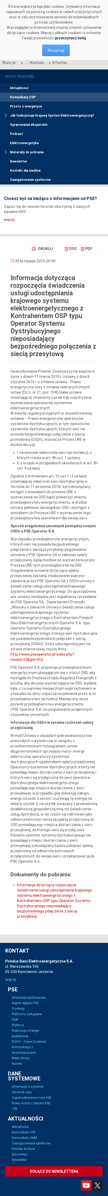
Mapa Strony (21, 1058)
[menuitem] (71, 249)
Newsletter (18, 161)
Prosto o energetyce (26, 106)
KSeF (15, 1019)
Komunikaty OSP (38, 62)
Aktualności (19, 88)
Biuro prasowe (11, 62)
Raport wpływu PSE (25, 1003)
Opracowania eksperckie (28, 125)
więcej (10, 979)
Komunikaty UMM (24, 1138)
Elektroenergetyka (24, 143)
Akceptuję (55, 50)
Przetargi (18, 1008)
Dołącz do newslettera (54, 1171)
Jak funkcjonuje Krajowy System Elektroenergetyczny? (52, 115)
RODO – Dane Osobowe (29, 1041)
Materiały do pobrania (27, 152)
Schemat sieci (22, 1092)
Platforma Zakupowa (27, 1014)
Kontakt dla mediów (25, 170)
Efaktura (18, 1025)
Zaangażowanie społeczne (30, 180)
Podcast (16, 134)
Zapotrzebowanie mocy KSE (31, 1098)
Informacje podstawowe (29, 997)
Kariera (17, 1063)
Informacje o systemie (28, 1087)
